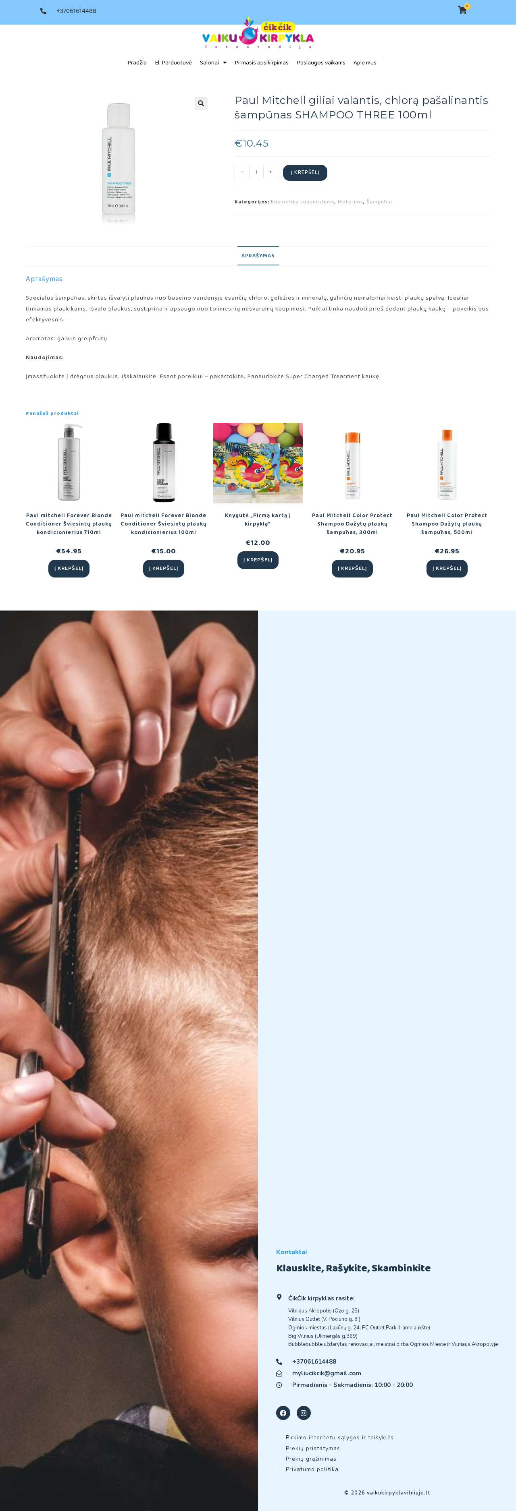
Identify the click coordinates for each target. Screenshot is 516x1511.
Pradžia (137, 63)
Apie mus (365, 63)
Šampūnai (379, 202)
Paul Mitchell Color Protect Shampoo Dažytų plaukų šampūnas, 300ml (352, 524)
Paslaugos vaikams (321, 63)
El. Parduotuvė (173, 63)
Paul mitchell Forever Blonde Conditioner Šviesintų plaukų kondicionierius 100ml (164, 524)
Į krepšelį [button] (68, 568)
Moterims (350, 202)
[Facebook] (283, 1413)
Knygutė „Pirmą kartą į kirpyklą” (258, 519)
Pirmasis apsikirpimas (262, 63)
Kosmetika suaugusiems (303, 202)
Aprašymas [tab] (258, 255)
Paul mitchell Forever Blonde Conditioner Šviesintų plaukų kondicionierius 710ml (69, 524)
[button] (201, 103)
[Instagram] (304, 1413)
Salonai (209, 63)
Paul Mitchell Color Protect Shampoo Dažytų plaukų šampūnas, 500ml (447, 524)
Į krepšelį (305, 172)
